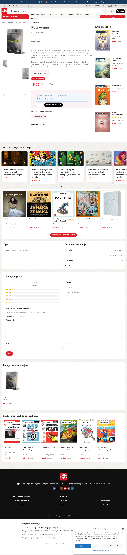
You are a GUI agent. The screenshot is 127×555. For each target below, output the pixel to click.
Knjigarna (10, 22)
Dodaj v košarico (53, 105)
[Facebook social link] (54, 488)
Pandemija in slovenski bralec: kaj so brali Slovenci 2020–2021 (98, 172)
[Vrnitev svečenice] (14, 204)
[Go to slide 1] (61, 186)
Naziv (8, 343)
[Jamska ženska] (39, 204)
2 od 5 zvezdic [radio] (19, 316)
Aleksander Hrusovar (13, 163)
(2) (121, 117)
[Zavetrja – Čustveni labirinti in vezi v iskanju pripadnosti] (63, 204)
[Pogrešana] (12, 382)
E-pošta (68, 343)
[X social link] (57, 488)
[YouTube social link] (65, 488)
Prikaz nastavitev (116, 546)
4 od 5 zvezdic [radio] (22, 316)
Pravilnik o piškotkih (92, 550)
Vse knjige (18, 22)
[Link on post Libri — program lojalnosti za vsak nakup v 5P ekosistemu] (71, 158)
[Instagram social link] (61, 488)
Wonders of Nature (85, 219)
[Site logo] (4, 11)
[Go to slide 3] (65, 186)
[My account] (112, 11)
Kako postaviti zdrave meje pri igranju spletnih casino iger (14, 172)
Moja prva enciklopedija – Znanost (85, 450)
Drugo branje (26, 22)
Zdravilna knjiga (108, 219)
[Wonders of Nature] (88, 204)
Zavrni (99, 546)
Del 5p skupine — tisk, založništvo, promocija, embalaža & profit (63, 544)
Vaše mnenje (10, 320)
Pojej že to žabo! (118, 85)
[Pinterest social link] (68, 488)
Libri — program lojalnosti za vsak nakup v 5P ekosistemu (70, 172)
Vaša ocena (10, 316)
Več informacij (39, 79)
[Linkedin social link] (72, 488)
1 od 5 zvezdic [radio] (17, 316)
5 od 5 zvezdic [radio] (24, 316)
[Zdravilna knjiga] (112, 204)
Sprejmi (83, 546)
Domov (3, 22)
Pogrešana (7, 397)
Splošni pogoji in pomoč (105, 550)
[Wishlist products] (105, 11)
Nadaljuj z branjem (10, 178)
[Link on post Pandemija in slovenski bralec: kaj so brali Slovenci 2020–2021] (99, 158)
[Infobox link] (95, 6)
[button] (123, 529)
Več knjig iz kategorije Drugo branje (63, 234)
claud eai (37, 163)
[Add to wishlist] (24, 192)
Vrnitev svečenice (11, 219)
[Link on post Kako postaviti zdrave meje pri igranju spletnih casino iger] (15, 158)
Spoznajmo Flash (48, 448)
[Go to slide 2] (63, 186)
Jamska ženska (34, 219)
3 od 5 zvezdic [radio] (21, 316)
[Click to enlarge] (5, 53)
